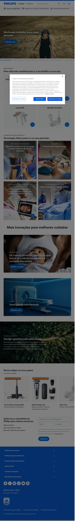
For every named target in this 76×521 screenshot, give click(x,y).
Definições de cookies (19, 99)
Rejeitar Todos (39, 99)
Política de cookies (49, 94)
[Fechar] (63, 76)
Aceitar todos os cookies (54, 99)
